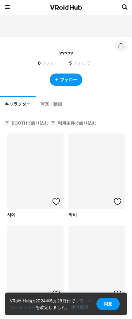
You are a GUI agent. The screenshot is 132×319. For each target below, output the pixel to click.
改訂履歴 (79, 307)
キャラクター (18, 104)
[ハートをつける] (56, 201)
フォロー (68, 79)
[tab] (18, 103)
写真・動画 (51, 104)
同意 (108, 303)
